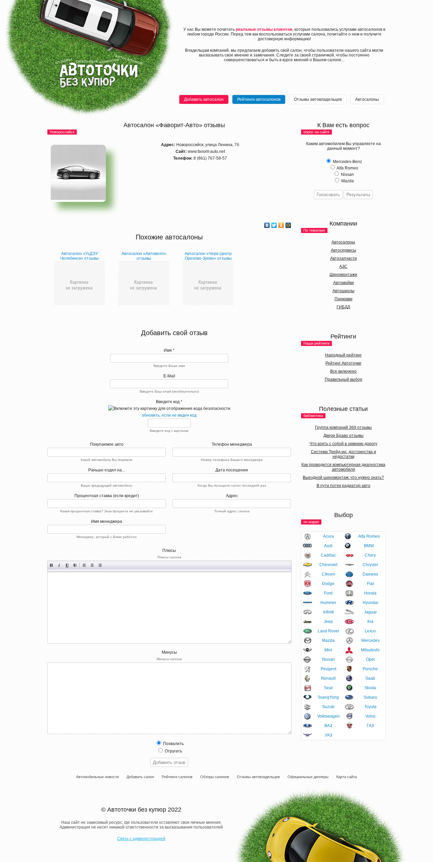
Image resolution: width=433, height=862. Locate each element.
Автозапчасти (343, 258)
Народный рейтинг (343, 355)
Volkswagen (328, 716)
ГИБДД (343, 307)
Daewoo (370, 574)
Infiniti (328, 612)
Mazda (328, 640)
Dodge (328, 583)
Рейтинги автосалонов (258, 99)
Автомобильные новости (97, 777)
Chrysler (370, 564)
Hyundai (370, 602)
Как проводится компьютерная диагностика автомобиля (343, 467)
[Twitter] (274, 225)
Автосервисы (343, 250)
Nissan (328, 659)
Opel (370, 659)
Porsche (370, 669)
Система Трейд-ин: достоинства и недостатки (343, 454)
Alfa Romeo (369, 536)
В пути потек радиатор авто (343, 485)
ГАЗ (370, 725)
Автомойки (343, 282)
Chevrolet (328, 564)
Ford (328, 593)
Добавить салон (140, 777)
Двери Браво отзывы (343, 435)
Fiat (370, 583)
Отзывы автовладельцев (318, 99)
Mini (328, 650)
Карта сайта (346, 777)
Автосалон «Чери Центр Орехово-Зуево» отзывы (208, 256)
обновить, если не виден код (169, 415)
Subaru (370, 697)
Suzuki (328, 706)
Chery (370, 555)
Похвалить (173, 743)
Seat (328, 687)
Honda (370, 593)
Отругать (173, 751)
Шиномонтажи (343, 274)
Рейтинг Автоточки (343, 363)
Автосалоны (367, 99)
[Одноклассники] (281, 225)
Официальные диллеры (308, 777)
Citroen (328, 574)
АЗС (343, 266)
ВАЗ (328, 725)
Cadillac (328, 555)
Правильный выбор (343, 379)
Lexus (370, 631)
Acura (328, 536)
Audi (328, 545)
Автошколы (344, 290)
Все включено (343, 371)
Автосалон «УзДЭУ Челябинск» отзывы (79, 256)
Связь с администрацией (141, 838)
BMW (369, 545)
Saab (370, 678)
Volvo (370, 716)
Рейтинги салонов (177, 777)
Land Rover (328, 631)
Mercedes (370, 640)
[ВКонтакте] (267, 225)
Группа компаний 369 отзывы (343, 427)
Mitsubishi (370, 650)
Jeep (328, 621)
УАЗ (328, 735)
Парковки (343, 299)
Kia (370, 621)
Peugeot (328, 669)
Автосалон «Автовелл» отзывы (143, 256)
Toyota (370, 706)
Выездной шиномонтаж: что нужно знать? (343, 477)
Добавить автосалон (204, 99)
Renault (328, 678)
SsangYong (328, 697)
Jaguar (370, 612)
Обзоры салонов (214, 777)
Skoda (370, 687)
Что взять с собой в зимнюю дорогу (343, 443)
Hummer (328, 602)
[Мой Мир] (288, 225)
